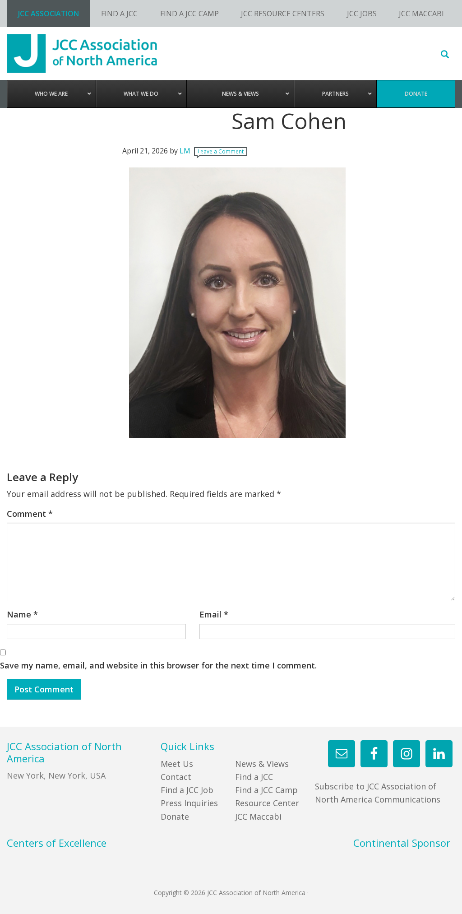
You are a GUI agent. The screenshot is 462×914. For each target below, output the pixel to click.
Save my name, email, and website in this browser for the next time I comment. (158, 665)
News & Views (262, 763)
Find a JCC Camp (266, 789)
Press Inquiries (189, 803)
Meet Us (177, 763)
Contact (176, 776)
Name (22, 614)
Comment (30, 513)
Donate (175, 816)
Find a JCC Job (187, 789)
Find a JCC (254, 776)
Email (213, 614)
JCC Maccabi (258, 816)
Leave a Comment (221, 151)
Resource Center (267, 803)
